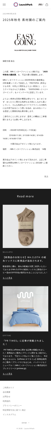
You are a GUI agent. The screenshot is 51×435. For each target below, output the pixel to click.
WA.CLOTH (8, 252)
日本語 (24, 423)
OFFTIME (7, 335)
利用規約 (6, 401)
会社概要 (6, 392)
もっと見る (7, 278)
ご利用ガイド (8, 388)
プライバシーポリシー (12, 405)
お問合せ (6, 396)
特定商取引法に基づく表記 (14, 410)
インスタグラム (9, 414)
